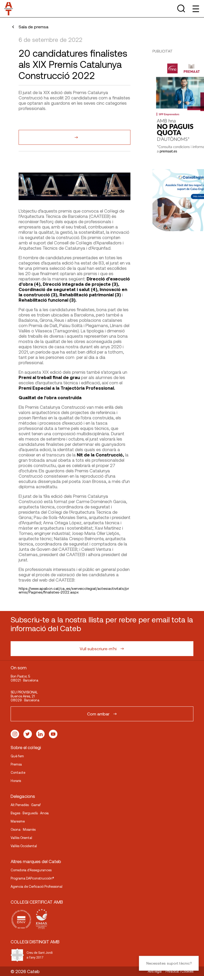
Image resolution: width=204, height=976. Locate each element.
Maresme (18, 821)
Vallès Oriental (21, 837)
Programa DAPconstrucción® (32, 878)
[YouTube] (53, 734)
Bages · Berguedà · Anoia (30, 813)
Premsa (16, 764)
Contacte (18, 772)
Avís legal (155, 971)
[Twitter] (27, 734)
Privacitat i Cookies (179, 971)
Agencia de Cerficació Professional (36, 886)
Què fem (17, 756)
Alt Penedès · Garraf (26, 805)
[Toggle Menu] (195, 8)
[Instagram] (15, 734)
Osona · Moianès (23, 829)
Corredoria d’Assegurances (31, 870)
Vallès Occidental (24, 846)
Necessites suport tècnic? (169, 963)
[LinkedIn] (40, 734)
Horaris (16, 780)
